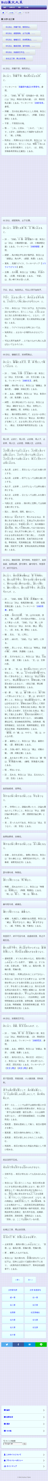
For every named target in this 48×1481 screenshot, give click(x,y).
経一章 (12, 1297)
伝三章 (35, 1305)
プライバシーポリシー (14, 1460)
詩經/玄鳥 (39, 103)
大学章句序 (12, 1290)
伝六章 (12, 1320)
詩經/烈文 (37, 1040)
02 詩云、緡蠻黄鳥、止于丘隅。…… (20, 33)
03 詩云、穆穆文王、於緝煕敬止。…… (21, 40)
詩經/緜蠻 (35, 246)
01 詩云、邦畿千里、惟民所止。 (18, 27)
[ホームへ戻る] (12, 2)
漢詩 (19, 7)
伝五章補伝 (35, 1312)
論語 (4, 7)
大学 (20, 12)
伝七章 (35, 1320)
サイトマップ (12, 1466)
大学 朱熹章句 (35, 1290)
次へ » (30, 1280)
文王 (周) (11, 1068)
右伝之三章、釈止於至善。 (16, 59)
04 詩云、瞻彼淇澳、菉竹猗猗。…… (20, 46)
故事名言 (12, 7)
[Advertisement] (24, 186)
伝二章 (12, 1305)
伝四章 (12, 1312)
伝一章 (35, 1297)
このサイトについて (13, 1454)
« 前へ (17, 1280)
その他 (26, 7)
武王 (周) (23, 1068)
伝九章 (35, 1327)
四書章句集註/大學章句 (29, 87)
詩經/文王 (27, 381)
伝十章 (12, 1335)
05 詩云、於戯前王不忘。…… (18, 52)
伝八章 (12, 1327)
